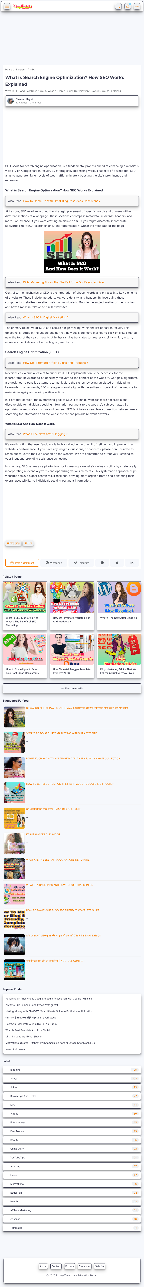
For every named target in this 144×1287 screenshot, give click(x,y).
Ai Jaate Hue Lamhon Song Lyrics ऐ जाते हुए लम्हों (31, 1004)
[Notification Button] (127, 6)
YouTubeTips (73, 1157)
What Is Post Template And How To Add (28, 1030)
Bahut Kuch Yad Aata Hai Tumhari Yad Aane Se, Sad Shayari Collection (73, 758)
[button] (53, 563)
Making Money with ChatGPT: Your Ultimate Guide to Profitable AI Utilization (48, 1011)
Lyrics (73, 1175)
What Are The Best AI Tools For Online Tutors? (58, 859)
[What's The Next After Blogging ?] (119, 597)
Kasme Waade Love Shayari (43, 834)
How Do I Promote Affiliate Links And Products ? (55, 362)
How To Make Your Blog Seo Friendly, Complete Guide (62, 910)
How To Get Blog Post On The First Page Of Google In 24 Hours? (69, 783)
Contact (56, 1266)
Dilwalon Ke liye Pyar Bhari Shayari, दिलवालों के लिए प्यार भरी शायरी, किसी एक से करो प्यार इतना (77, 707)
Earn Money (73, 1131)
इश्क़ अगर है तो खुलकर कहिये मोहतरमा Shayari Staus (30, 1017)
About (43, 1266)
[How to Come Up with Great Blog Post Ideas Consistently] (24, 649)
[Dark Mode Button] (137, 6)
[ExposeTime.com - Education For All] (22, 6)
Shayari (73, 1078)
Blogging (14, 542)
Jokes (73, 1087)
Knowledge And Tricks (73, 1096)
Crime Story (73, 1148)
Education (73, 1192)
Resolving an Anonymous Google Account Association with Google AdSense (48, 998)
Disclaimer (84, 1266)
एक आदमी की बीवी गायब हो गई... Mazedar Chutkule (53, 809)
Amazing (73, 1166)
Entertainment (73, 1122)
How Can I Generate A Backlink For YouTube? (31, 1023)
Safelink (99, 1266)
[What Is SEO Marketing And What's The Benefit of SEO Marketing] (24, 597)
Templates (73, 1227)
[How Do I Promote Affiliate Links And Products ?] (71, 597)
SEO (29, 542)
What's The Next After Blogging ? (45, 434)
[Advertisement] (72, 40)
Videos (73, 1113)
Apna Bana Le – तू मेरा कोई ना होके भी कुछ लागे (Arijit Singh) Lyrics (63, 935)
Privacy (69, 1266)
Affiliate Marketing (73, 1210)
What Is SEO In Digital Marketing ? (45, 317)
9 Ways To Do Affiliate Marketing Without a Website (61, 733)
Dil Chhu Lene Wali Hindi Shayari (23, 1036)
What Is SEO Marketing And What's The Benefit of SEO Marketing (22, 621)
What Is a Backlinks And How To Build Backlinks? (59, 884)
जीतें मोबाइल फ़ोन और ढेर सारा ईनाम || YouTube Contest (55, 960)
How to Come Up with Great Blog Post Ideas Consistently (61, 201)
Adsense (73, 1218)
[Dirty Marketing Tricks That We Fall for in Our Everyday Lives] (119, 649)
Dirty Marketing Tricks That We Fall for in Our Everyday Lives (63, 282)
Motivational (73, 1183)
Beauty (73, 1139)
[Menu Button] (7, 6)
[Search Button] (118, 6)
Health (73, 1201)
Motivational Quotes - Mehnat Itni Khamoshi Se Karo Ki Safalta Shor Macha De (50, 1042)
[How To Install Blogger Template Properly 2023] (71, 649)
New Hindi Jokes (15, 1049)
